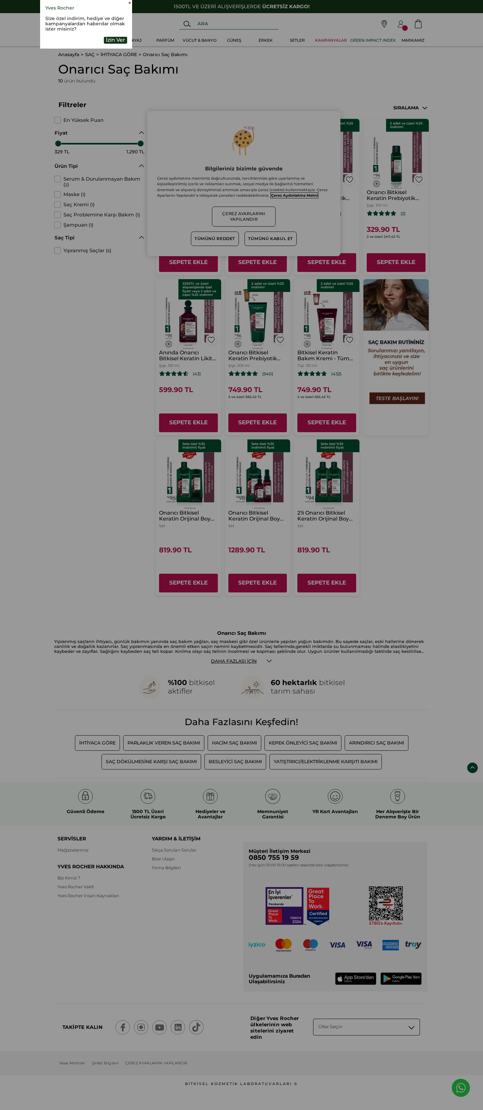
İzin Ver (115, 82)
